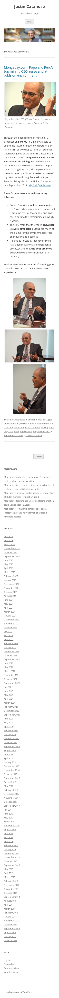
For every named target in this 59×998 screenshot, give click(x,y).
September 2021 (12, 683)
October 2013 (10, 924)
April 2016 (8, 841)
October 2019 (10, 742)
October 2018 (10, 774)
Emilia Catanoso (28, 423)
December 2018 (11, 766)
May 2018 (8, 785)
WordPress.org (11, 972)
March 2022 (9, 671)
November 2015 (12, 857)
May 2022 (8, 667)
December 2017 (11, 793)
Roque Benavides (41, 431)
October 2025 (10, 552)
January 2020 (10, 734)
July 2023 (8, 631)
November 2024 (12, 587)
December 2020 (11, 710)
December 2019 (11, 738)
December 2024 (11, 583)
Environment (34, 419)
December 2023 (11, 619)
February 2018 (11, 789)
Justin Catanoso (29, 6)
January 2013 (10, 936)
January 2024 (10, 615)
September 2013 (12, 928)
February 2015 (11, 881)
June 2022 (8, 663)
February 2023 (11, 643)
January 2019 (10, 762)
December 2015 (11, 853)
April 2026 (8, 540)
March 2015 (9, 877)
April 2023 (8, 639)
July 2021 (8, 686)
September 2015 (12, 865)
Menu (29, 21)
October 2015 (10, 861)
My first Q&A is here (40, 185)
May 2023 (8, 635)
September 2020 (12, 714)
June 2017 (8, 813)
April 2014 (8, 904)
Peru (16, 431)
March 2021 (9, 702)
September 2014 (12, 896)
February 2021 (11, 706)
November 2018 (12, 770)
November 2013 (12, 920)
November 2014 (12, 888)
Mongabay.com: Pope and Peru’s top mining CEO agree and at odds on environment (28, 71)
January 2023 (10, 647)
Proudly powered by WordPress (18, 992)
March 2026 (9, 544)
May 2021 (8, 694)
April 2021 (8, 698)
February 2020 (11, 730)
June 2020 (8, 718)
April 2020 (8, 726)
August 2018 (10, 782)
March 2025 (9, 572)
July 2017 (8, 809)
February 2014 (11, 912)
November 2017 (12, 797)
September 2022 (12, 659)
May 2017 (8, 817)
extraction (19, 427)
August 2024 (10, 595)
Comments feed (12, 968)
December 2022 (11, 651)
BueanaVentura (11, 423)
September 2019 (12, 746)
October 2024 (10, 591)
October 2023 (10, 627)
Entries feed (9, 964)
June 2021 (8, 690)
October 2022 (10, 655)
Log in (7, 960)
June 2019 (8, 754)
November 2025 (12, 548)
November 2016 (12, 825)
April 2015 (8, 873)
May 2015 (8, 869)
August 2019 (10, 750)
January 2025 (10, 580)
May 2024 (8, 603)
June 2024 (8, 599)
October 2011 (10, 940)
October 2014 (10, 892)
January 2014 (10, 916)
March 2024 (9, 611)
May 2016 (8, 837)
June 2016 (8, 833)
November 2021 (12, 675)
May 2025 (8, 564)
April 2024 (8, 607)
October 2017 (10, 801)
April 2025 (8, 568)
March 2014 (9, 908)
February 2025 (11, 576)
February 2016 (11, 845)
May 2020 (8, 722)
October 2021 (10, 679)
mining (44, 427)
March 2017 (9, 821)
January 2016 (10, 849)
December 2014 (11, 884)
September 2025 (12, 556)
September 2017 (12, 805)
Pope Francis (26, 431)
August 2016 (10, 829)
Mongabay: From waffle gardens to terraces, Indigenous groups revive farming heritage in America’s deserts (26, 512)
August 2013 (10, 932)
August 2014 (10, 900)
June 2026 (8, 536)
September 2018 (12, 778)
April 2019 (8, 758)
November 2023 (12, 623)
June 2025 (8, 560)
